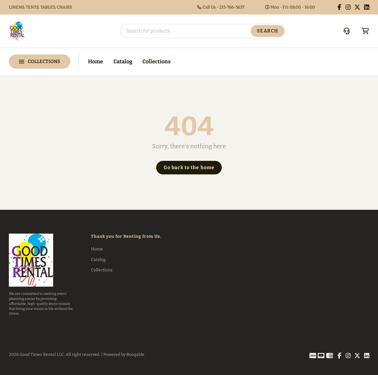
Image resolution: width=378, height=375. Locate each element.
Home (95, 61)
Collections (156, 61)
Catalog (122, 61)
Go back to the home (189, 167)
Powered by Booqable (123, 354)
